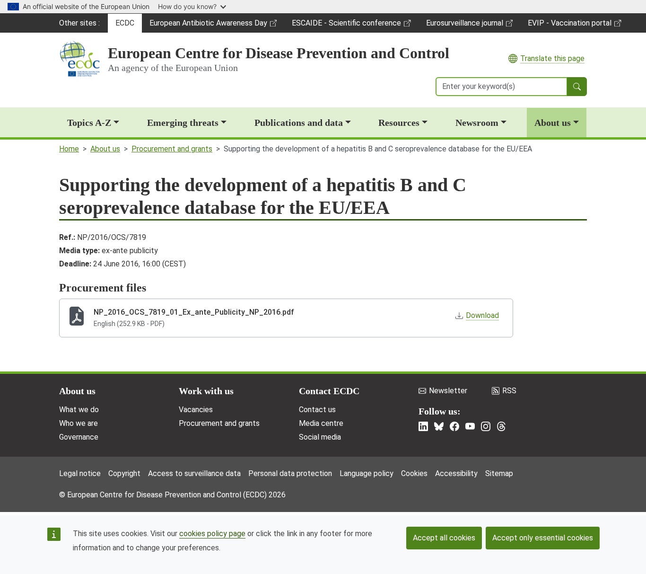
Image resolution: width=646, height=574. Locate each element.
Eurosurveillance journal (466, 25)
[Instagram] (485, 426)
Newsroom (476, 122)
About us (552, 122)
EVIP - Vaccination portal (569, 25)
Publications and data (298, 122)
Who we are (78, 423)
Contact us (317, 409)
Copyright (124, 473)
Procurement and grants (171, 148)
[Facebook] (454, 426)
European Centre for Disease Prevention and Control (278, 53)
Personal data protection (290, 473)
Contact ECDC (329, 391)
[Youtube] (470, 426)
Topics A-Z (89, 122)
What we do (79, 409)
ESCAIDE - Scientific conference (346, 25)
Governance (78, 437)
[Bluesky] (439, 426)
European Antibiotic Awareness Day (208, 25)
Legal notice (80, 473)
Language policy (366, 473)
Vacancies (196, 409)
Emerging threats (182, 122)
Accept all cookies (444, 537)
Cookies (414, 473)
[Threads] (501, 426)
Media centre (321, 423)
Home (69, 148)
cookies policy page (212, 533)
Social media (320, 437)
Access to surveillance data (194, 473)
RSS (509, 390)
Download (482, 315)
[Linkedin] (423, 426)
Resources (398, 122)
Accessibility (456, 473)
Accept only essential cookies (542, 537)
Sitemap (499, 473)
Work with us (206, 391)
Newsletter (448, 390)
